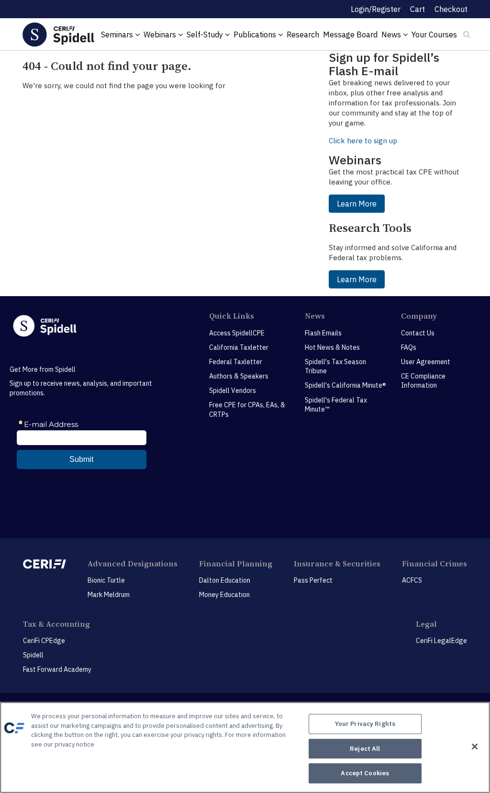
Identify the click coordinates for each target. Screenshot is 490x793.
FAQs (408, 347)
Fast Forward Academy (57, 669)
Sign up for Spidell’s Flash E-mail (384, 64)
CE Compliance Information (423, 381)
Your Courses (434, 34)
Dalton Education (224, 580)
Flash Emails (323, 333)
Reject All (365, 749)
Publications (256, 34)
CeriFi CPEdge (44, 640)
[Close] (474, 746)
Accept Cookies (365, 773)
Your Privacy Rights (365, 724)
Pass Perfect (313, 580)
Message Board (350, 34)
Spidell (33, 655)
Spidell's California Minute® (345, 385)
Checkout (451, 9)
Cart (417, 9)
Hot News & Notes (332, 347)
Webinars (161, 34)
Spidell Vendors (232, 390)
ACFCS (412, 580)
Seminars (118, 34)
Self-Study (206, 34)
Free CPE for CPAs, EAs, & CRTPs (247, 410)
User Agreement (425, 361)
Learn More (357, 203)
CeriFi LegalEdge (441, 640)
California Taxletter (238, 347)
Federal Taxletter (235, 361)
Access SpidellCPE (237, 333)
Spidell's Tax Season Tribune (335, 366)
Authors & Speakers (238, 376)
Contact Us (417, 333)
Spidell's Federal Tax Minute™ (336, 405)
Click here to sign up (363, 140)
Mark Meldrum (109, 594)
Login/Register (376, 9)
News (392, 34)
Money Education (224, 594)
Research (303, 34)
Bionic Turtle (106, 580)
